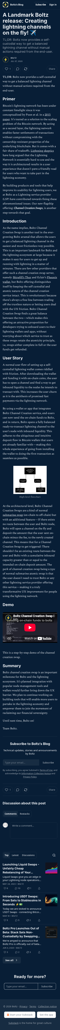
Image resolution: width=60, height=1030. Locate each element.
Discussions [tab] (28, 855)
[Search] (54, 855)
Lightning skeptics (42, 151)
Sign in (53, 4)
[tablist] (17, 813)
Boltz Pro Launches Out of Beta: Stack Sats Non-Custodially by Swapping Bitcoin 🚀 (21, 932)
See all (9, 960)
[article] (30, 876)
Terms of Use (46, 770)
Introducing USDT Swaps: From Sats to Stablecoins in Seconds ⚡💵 (22, 900)
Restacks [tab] (25, 813)
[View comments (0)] (17, 69)
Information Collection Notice (36, 773)
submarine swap (13, 515)
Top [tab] (6, 855)
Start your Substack (21, 1014)
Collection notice (47, 1006)
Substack (13, 1023)
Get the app (46, 1014)
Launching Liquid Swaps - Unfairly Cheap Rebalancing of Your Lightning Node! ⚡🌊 (21, 868)
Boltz (13, 58)
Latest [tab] (15, 855)
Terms (32, 1006)
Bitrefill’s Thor (22, 277)
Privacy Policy (29, 776)
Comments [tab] (10, 813)
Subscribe (41, 4)
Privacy (23, 1006)
